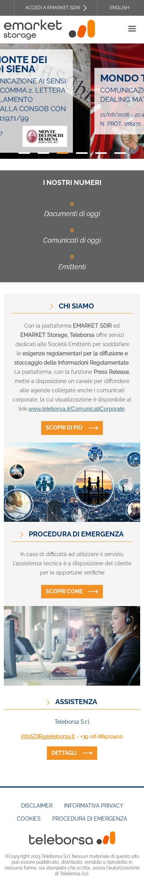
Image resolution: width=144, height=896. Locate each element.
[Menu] (131, 29)
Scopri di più (64, 428)
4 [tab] (82, 153)
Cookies (29, 819)
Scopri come (64, 591)
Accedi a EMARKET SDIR (52, 7)
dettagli (64, 753)
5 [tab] (101, 153)
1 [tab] (24, 153)
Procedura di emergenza (89, 819)
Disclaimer (37, 806)
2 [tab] (43, 153)
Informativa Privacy (93, 806)
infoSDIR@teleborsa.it (48, 736)
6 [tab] (120, 153)
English (119, 7)
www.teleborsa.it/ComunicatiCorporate (76, 409)
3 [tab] (62, 153)
